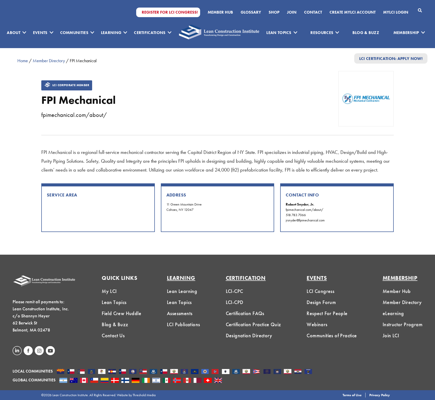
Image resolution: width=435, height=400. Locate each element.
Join (292, 12)
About (13, 32)
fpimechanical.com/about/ (74, 115)
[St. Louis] (298, 372)
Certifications (149, 32)
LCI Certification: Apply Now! (390, 58)
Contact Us (113, 335)
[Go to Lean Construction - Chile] (94, 381)
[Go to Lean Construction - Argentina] (63, 381)
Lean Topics (279, 32)
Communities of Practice (332, 335)
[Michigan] (184, 372)
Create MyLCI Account (353, 12)
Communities (74, 32)
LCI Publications (183, 324)
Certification (246, 278)
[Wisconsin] (308, 372)
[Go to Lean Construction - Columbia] (104, 381)
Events (40, 32)
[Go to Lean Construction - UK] (218, 381)
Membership (406, 32)
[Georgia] (143, 372)
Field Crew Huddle (121, 313)
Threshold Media (144, 395)
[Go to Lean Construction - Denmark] (115, 381)
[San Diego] (288, 372)
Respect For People (327, 313)
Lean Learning (182, 291)
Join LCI (391, 335)
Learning (111, 32)
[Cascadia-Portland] (91, 372)
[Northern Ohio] (257, 372)
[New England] (226, 372)
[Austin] (71, 372)
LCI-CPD (234, 302)
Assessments (179, 313)
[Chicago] (102, 372)
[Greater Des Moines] (153, 372)
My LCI (109, 291)
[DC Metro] (133, 372)
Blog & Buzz (365, 32)
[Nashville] (215, 372)
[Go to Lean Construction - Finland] (125, 381)
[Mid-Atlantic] (195, 372)
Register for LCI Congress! (170, 12)
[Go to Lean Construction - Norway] (177, 381)
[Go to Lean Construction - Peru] (187, 381)
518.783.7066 (296, 215)
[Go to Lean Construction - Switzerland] (208, 381)
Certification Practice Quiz (253, 324)
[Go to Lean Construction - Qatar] (197, 381)
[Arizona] (60, 372)
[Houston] (164, 372)
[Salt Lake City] (277, 372)
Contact (313, 12)
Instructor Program (402, 324)
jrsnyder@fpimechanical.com (305, 220)
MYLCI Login (395, 12)
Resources (321, 32)
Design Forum (321, 302)
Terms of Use (352, 395)
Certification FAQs (245, 313)
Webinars (317, 324)
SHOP (274, 12)
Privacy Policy (379, 395)
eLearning (393, 313)
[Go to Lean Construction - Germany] (135, 381)
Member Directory (49, 60)
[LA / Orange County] (174, 372)
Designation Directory (249, 335)
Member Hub (220, 12)
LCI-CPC (234, 291)
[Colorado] (112, 372)
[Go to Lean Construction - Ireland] (146, 381)
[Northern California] (246, 372)
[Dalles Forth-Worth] (122, 372)
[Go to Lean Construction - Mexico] (166, 381)
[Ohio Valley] (267, 372)
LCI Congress (320, 291)
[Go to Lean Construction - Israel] (156, 381)
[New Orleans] (236, 372)
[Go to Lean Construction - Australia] (74, 381)
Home (22, 60)
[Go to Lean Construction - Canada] (84, 381)
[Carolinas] (81, 372)
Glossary (251, 12)
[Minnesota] (205, 372)
